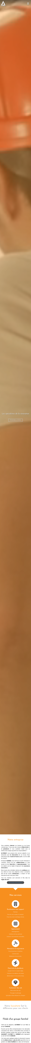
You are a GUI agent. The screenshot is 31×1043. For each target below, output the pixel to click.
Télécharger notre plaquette (15, 882)
